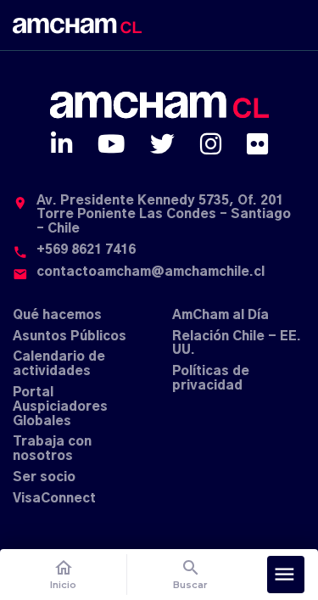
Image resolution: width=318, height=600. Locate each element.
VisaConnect (54, 498)
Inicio (63, 574)
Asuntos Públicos (69, 336)
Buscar (190, 574)
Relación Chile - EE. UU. (236, 343)
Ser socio (44, 477)
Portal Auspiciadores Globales (60, 407)
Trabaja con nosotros (52, 449)
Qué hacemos (57, 315)
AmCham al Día (220, 315)
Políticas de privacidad (210, 378)
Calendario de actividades (59, 364)
